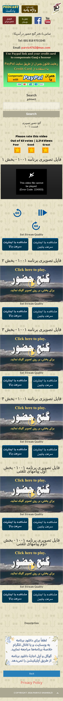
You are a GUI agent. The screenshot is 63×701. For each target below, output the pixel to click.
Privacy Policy (31, 682)
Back (31, 673)
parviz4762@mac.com (35, 47)
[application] (31, 181)
